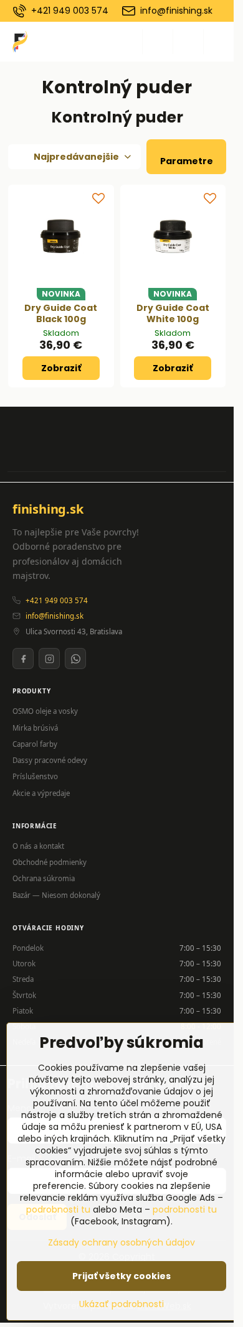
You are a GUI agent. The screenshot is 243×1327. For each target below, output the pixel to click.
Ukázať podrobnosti (121, 1304)
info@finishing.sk (54, 616)
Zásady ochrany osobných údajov (121, 1242)
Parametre (186, 161)
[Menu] (219, 41)
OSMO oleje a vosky (45, 711)
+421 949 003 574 (57, 600)
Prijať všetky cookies (121, 1276)
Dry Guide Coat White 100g (172, 313)
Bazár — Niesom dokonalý (56, 895)
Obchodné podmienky (49, 862)
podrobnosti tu (58, 1209)
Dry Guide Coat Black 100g (60, 313)
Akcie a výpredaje (41, 793)
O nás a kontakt (38, 846)
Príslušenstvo (35, 776)
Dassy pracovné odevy (49, 760)
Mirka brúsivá (35, 728)
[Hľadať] (158, 41)
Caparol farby (34, 744)
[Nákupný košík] (188, 41)
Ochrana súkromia (43, 878)
